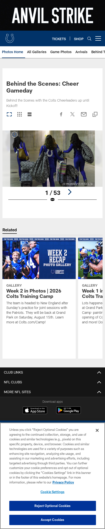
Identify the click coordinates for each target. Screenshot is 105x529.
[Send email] (83, 116)
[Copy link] (95, 115)
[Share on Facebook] (61, 116)
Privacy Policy (63, 482)
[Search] (89, 38)
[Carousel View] (9, 115)
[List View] (29, 115)
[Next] (70, 192)
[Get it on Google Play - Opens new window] (68, 413)
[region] (52, 476)
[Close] (97, 430)
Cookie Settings (52, 492)
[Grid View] (19, 115)
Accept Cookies (52, 520)
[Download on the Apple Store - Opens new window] (35, 411)
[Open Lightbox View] (52, 169)
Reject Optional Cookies (52, 506)
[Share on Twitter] (72, 116)
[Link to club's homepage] (10, 36)
